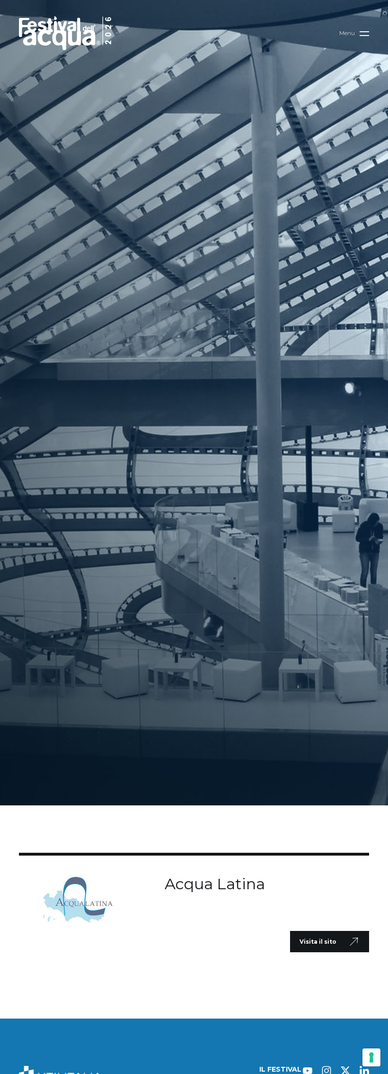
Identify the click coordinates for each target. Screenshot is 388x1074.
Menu (347, 32)
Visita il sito (318, 941)
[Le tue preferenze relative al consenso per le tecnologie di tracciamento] (371, 1057)
